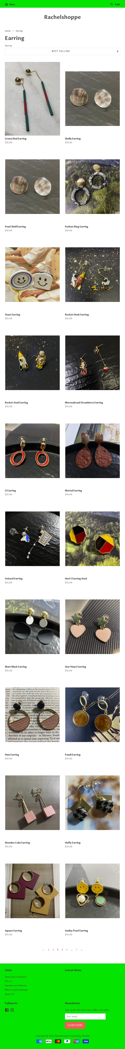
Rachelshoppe (62, 17)
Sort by (8, 45)
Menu (12, 4)
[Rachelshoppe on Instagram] (12, 1010)
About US (9, 994)
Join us (8, 981)
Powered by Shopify (80, 1035)
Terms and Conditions (16, 976)
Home (8, 31)
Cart (117, 4)
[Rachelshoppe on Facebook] (7, 1010)
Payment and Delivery (16, 985)
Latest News (73, 970)
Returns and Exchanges (16, 989)
